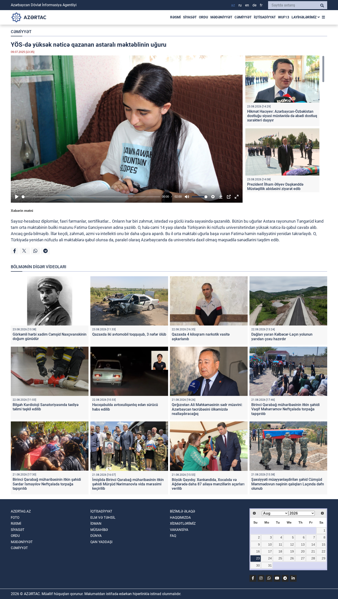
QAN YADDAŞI (101, 542)
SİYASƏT (190, 17)
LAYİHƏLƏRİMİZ (305, 17)
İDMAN (95, 523)
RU (240, 5)
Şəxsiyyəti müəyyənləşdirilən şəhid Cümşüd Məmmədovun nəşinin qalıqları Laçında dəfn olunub (287, 483)
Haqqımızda (180, 517)
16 (258, 551)
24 (270, 558)
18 (280, 551)
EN (247, 5)
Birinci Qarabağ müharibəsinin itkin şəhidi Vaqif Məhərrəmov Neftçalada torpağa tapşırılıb (285, 409)
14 (313, 544)
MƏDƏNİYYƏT (221, 17)
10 (270, 544)
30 (258, 565)
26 (292, 558)
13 (303, 544)
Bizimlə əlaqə (182, 511)
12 (292, 544)
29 (323, 558)
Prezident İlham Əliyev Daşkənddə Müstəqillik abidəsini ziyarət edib (275, 186)
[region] (284, 123)
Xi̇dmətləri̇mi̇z (183, 523)
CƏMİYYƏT (243, 17)
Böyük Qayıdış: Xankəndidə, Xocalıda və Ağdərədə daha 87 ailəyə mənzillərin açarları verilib (208, 484)
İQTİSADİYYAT (265, 17)
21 (313, 551)
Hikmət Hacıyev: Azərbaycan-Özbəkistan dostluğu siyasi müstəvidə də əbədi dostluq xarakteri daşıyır (282, 115)
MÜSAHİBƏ (99, 530)
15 (323, 544)
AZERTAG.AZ (21, 511)
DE (254, 5)
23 (258, 558)
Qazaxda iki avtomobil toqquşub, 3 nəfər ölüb (129, 334)
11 (280, 544)
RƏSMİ (175, 17)
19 (292, 551)
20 (303, 551)
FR (261, 5)
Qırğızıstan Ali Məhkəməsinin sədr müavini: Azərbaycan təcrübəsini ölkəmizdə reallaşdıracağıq (207, 409)
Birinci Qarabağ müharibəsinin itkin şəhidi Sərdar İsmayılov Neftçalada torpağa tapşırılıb (47, 483)
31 (270, 565)
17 (270, 551)
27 (303, 558)
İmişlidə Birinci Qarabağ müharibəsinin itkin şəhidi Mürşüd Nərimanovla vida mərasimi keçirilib (128, 484)
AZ (233, 5)
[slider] (91, 197)
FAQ (173, 536)
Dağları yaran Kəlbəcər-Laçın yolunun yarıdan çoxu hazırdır (281, 336)
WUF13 (283, 17)
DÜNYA (96, 536)
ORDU (203, 17)
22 (323, 551)
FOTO (15, 517)
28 (313, 558)
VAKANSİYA (179, 530)
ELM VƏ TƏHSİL (102, 517)
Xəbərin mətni (22, 211)
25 (280, 558)
